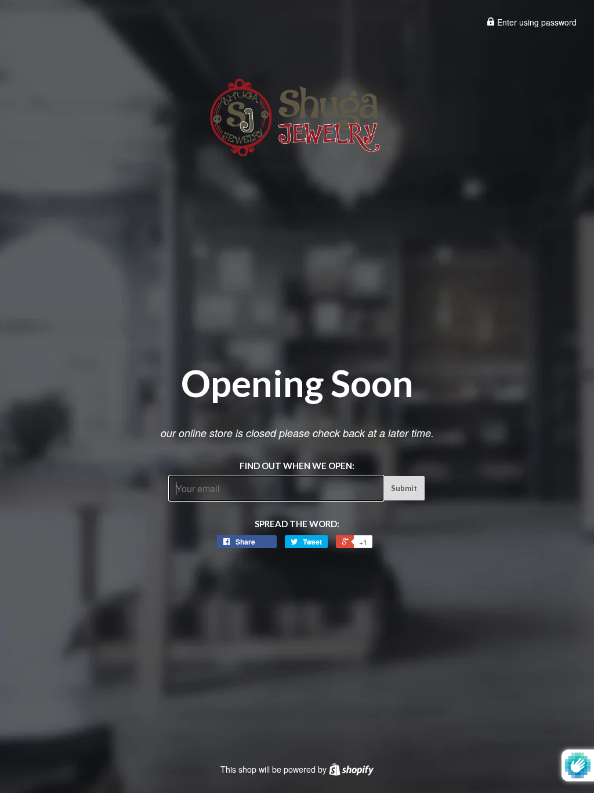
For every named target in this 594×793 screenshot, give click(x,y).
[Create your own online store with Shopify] (351, 769)
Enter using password (536, 22)
